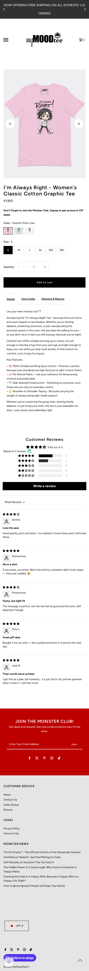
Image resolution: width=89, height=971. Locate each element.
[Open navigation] (12, 40)
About (7, 794)
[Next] (85, 9)
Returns (8, 809)
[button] (26, 455)
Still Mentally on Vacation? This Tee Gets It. (29, 862)
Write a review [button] (44, 486)
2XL (51, 250)
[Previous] (4, 9)
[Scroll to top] (80, 960)
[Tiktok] (59, 759)
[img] (11, 514)
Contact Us (10, 799)
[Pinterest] (44, 759)
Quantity (9, 266)
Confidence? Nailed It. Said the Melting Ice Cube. (32, 857)
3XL (62, 250)
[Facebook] (29, 759)
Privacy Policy (12, 828)
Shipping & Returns (52, 298)
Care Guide (28, 298)
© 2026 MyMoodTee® (16, 966)
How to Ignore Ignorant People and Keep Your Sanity (34, 885)
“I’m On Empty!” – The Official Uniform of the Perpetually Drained (42, 852)
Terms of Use (11, 833)
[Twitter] (36, 759)
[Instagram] (51, 759)
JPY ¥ (19, 925)
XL (40, 250)
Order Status (11, 804)
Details (11, 299)
